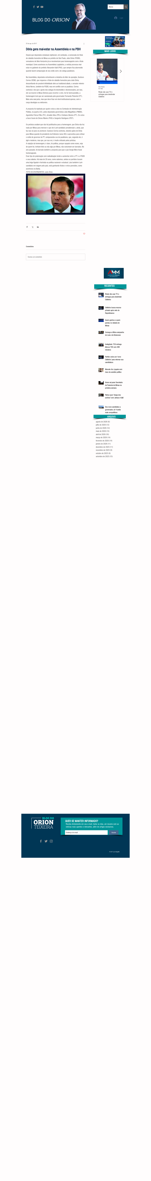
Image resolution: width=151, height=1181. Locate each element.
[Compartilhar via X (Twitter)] (32, 227)
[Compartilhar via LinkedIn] (38, 227)
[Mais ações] (84, 43)
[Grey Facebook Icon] (34, 7)
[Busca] (126, 6)
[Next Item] (121, 71)
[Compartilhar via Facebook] (27, 227)
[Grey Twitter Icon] (38, 7)
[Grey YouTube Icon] (42, 7)
